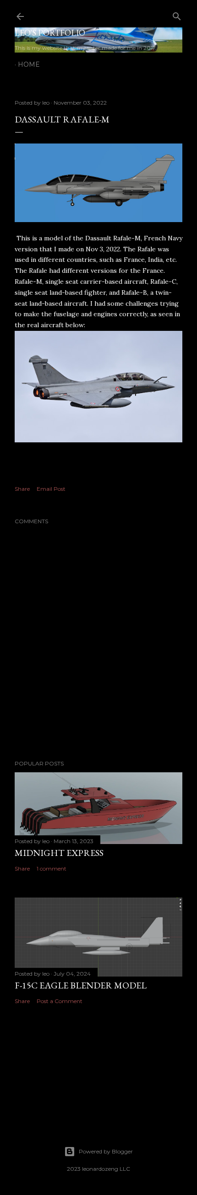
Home (29, 64)
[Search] (176, 14)
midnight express (59, 853)
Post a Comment (59, 1001)
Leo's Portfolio (50, 32)
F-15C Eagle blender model (81, 985)
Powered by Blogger (106, 1151)
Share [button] (22, 488)
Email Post (51, 488)
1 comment (51, 868)
